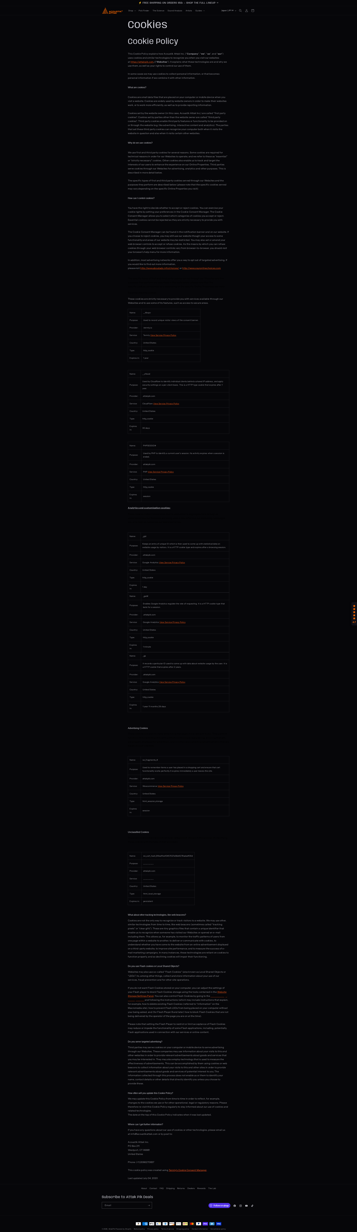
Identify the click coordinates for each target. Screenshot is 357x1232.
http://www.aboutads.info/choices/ (159, 268)
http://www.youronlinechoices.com (201, 268)
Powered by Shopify (124, 1229)
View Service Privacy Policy (163, 335)
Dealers (191, 1188)
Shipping (170, 1188)
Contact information (200, 1229)
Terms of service (167, 1229)
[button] (132, 11)
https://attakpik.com (142, 61)
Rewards (201, 1188)
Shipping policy (182, 1229)
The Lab (212, 1188)
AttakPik (111, 1229)
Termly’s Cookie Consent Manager (187, 1170)
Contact (153, 1188)
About (144, 1188)
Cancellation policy (218, 1229)
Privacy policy (153, 1229)
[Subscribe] (149, 1205)
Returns (181, 1188)
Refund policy (139, 1229)
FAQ (162, 1188)
